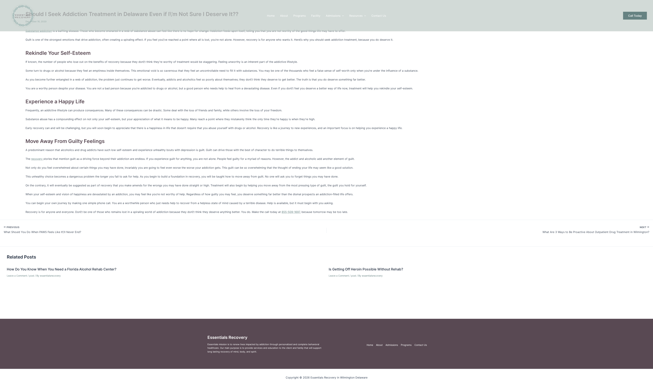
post (31, 275)
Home (271, 15)
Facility (315, 15)
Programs (299, 15)
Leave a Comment (17, 275)
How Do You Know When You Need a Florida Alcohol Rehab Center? (61, 269)
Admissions (333, 15)
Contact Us (378, 15)
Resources (356, 15)
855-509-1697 (291, 212)
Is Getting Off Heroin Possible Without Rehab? (366, 269)
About (284, 15)
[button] (342, 15)
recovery (37, 158)
